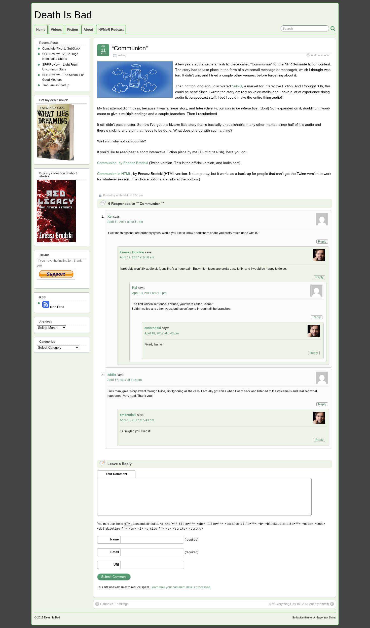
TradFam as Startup (55, 85)
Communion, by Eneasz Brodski (122, 163)
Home (40, 29)
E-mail (114, 552)
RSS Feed (56, 307)
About (88, 29)
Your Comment (116, 474)
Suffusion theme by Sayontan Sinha (314, 617)
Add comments (320, 55)
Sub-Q (237, 86)
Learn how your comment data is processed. (181, 587)
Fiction (72, 29)
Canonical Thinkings (114, 604)
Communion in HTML (114, 174)
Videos (56, 29)
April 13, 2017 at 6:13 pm (149, 293)
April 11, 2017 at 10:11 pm (125, 222)
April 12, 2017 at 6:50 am (137, 257)
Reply (322, 241)
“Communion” (130, 48)
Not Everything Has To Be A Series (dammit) (299, 604)
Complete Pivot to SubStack (61, 48)
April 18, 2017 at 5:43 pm (161, 333)
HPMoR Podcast (111, 29)
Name (114, 539)
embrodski (122, 195)
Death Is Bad (63, 14)
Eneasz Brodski (132, 252)
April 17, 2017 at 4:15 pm (124, 380)
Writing (122, 55)
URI (116, 564)
